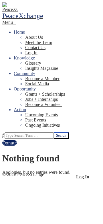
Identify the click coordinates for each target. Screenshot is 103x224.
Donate (9, 143)
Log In (82, 176)
